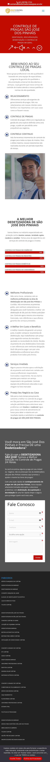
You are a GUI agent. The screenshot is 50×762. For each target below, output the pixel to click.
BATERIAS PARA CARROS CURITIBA (10, 636)
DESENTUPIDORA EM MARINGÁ (9, 585)
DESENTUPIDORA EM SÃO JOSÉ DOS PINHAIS (13, 616)
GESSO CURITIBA (5, 656)
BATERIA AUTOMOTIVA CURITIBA (10, 632)
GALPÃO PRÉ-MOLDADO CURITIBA (10, 735)
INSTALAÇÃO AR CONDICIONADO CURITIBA (13, 640)
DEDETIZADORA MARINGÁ (8, 659)
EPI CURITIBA (4, 652)
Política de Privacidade (32, 758)
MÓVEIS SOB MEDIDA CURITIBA (9, 691)
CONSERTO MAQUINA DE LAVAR (10, 593)
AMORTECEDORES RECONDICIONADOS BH (13, 739)
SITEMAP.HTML (5, 706)
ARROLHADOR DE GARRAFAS (9, 728)
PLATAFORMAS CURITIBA (8, 699)
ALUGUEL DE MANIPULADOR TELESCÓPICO (13, 597)
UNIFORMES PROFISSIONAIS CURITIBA (11, 663)
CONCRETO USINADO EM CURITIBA (11, 648)
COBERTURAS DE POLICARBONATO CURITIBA (13, 687)
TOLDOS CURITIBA (6, 604)
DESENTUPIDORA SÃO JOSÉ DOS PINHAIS (12, 613)
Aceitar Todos (15, 758)
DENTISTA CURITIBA (6, 667)
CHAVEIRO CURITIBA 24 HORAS (9, 620)
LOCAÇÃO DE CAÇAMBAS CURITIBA (10, 624)
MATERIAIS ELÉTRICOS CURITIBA (10, 675)
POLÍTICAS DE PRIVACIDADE (8, 712)
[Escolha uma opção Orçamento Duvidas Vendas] (25, 534)
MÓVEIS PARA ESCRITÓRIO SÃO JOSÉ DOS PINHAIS (15, 724)
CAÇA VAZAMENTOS (6, 695)
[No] (47, 753)
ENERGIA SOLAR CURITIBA (8, 671)
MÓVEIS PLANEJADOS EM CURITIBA (10, 581)
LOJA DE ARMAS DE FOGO (8, 601)
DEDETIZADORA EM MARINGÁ (9, 589)
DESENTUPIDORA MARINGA (8, 628)
